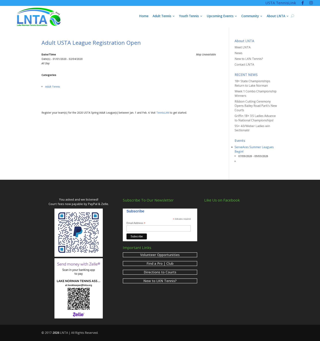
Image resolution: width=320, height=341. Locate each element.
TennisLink (162, 112)
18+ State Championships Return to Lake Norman (252, 83)
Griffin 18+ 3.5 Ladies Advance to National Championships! (255, 118)
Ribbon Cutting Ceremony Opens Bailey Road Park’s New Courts (256, 105)
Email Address (135, 223)
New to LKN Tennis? (249, 59)
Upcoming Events (220, 16)
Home (144, 16)
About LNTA (276, 16)
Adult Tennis (162, 16)
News (238, 53)
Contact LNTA (244, 64)
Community (250, 16)
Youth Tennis (189, 16)
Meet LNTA (243, 47)
